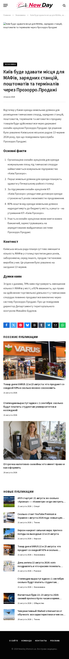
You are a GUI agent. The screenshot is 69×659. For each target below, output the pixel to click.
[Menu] (5, 5)
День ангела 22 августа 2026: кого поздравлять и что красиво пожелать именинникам (39, 566)
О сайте (13, 640)
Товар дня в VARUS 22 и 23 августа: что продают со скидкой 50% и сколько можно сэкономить (33, 386)
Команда (26, 640)
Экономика (10, 64)
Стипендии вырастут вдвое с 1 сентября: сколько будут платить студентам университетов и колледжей (33, 406)
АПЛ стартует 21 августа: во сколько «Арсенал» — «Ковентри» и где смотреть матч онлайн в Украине (40, 501)
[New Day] (34, 5)
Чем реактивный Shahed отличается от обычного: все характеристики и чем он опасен (40, 614)
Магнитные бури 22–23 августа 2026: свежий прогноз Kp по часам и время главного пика (38, 598)
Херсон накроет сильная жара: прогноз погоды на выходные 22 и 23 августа (40, 532)
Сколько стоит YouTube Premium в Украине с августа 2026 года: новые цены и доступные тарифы (41, 517)
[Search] (64, 5)
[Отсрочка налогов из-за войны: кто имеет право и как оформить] (34, 440)
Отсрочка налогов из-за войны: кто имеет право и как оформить (33, 466)
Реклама (55, 640)
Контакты (41, 640)
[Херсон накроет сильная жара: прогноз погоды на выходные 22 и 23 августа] (9, 533)
